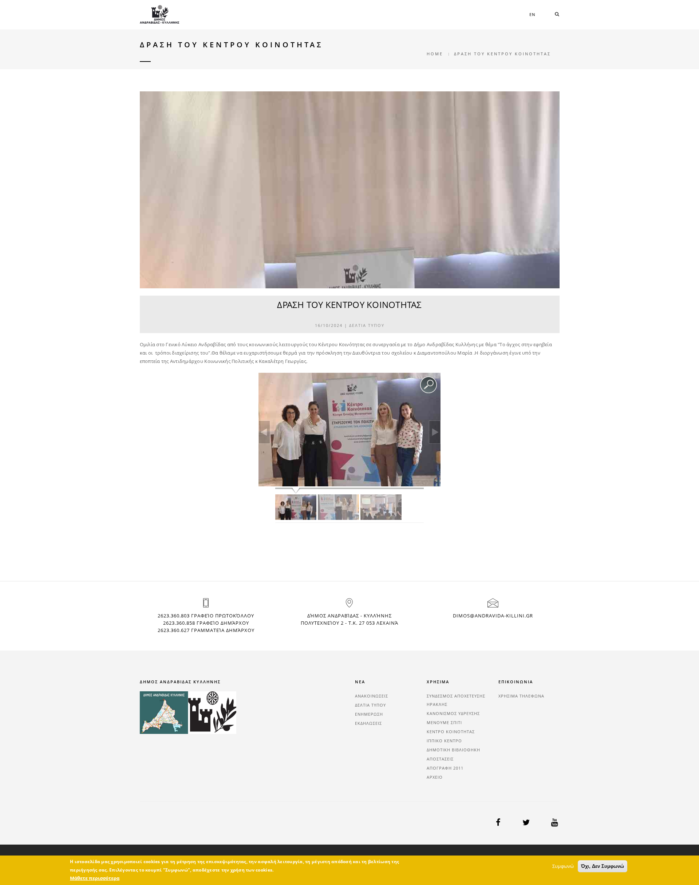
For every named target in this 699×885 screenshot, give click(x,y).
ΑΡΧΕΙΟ (435, 777)
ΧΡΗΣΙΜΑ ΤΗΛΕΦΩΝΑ (521, 696)
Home (435, 53)
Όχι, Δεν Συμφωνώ (602, 866)
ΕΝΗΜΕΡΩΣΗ (369, 714)
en (532, 14)
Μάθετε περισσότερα (94, 878)
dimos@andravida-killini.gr (493, 615)
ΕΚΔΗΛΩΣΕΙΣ (368, 723)
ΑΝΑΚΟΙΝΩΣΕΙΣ (371, 696)
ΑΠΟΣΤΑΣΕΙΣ (440, 759)
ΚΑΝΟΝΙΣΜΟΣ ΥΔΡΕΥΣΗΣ (453, 713)
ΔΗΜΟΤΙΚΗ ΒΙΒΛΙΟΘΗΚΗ (453, 749)
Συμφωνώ (563, 866)
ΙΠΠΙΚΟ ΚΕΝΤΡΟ (444, 740)
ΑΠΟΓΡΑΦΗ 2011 (445, 768)
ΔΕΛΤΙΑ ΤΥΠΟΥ (366, 325)
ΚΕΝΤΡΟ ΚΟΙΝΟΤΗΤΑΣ (451, 731)
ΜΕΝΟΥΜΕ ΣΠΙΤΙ (444, 722)
